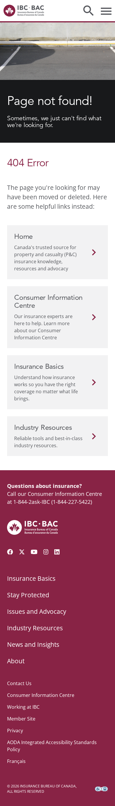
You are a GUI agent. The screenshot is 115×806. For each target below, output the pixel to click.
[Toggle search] (88, 10)
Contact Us (19, 683)
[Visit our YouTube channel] (34, 552)
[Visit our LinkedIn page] (57, 552)
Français (16, 761)
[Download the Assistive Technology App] (101, 789)
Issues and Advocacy (36, 611)
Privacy (15, 730)
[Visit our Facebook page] (10, 552)
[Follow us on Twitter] (22, 552)
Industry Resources (35, 628)
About (15, 661)
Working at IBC (23, 707)
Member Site (21, 718)
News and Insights (33, 644)
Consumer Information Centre (40, 695)
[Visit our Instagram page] (46, 552)
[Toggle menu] (106, 11)
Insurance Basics (31, 578)
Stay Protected (28, 595)
